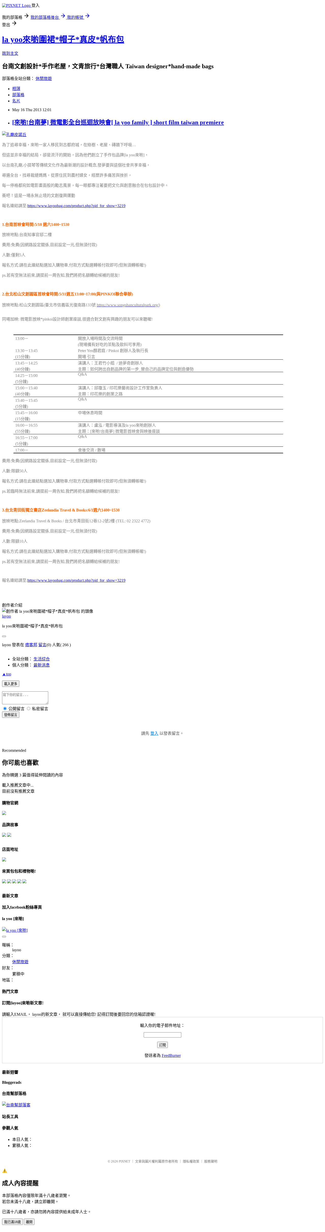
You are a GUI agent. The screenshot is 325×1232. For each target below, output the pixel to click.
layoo (6, 616)
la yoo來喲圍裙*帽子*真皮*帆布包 (63, 39)
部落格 (18, 95)
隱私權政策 (191, 1161)
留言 (42, 645)
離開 (29, 1222)
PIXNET (124, 1161)
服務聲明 (210, 1161)
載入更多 (10, 684)
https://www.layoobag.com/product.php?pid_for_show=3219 (76, 206)
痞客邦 (31, 645)
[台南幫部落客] (16, 1105)
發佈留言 (10, 715)
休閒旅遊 (44, 78)
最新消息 (42, 665)
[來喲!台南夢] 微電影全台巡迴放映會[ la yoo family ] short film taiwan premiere (118, 122)
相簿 (16, 89)
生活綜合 (42, 659)
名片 (16, 101)
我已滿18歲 (12, 1222)
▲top (6, 674)
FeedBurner (171, 1055)
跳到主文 (10, 53)
